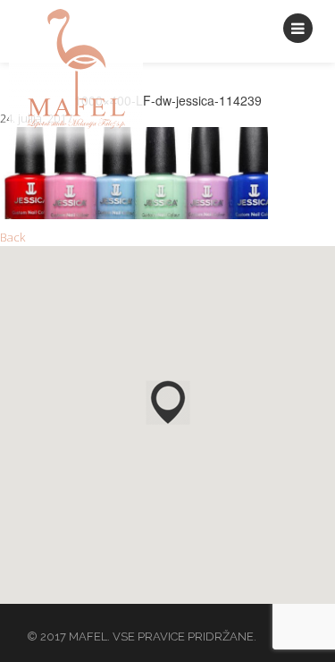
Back (12, 237)
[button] (167, 402)
